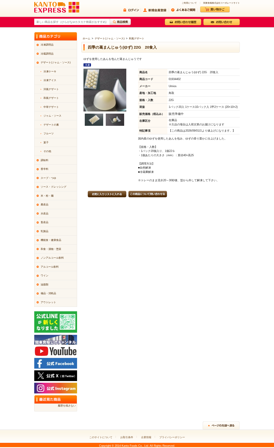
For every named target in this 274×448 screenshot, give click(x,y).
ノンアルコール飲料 (52, 257)
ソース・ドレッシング (53, 186)
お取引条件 (126, 437)
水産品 (44, 213)
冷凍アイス (49, 80)
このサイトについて (100, 437)
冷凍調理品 (47, 44)
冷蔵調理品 (47, 53)
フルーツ (48, 133)
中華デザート (51, 106)
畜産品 (44, 222)
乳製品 (44, 231)
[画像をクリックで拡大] (94, 119)
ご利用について (189, 3)
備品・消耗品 (48, 293)
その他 (47, 151)
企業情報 (146, 437)
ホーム (86, 38)
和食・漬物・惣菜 (51, 249)
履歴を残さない (67, 405)
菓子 (46, 142)
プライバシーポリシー (172, 437)
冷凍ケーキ (49, 71)
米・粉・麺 (47, 195)
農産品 (44, 204)
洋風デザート (51, 89)
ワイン (44, 275)
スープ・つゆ (48, 178)
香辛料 (44, 169)
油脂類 (44, 284)
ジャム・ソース (52, 115)
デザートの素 (51, 124)
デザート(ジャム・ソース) (110, 38)
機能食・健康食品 (51, 240)
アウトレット (48, 302)
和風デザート (136, 38)
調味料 (44, 160)
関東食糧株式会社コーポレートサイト (221, 3)
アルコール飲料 (50, 266)
